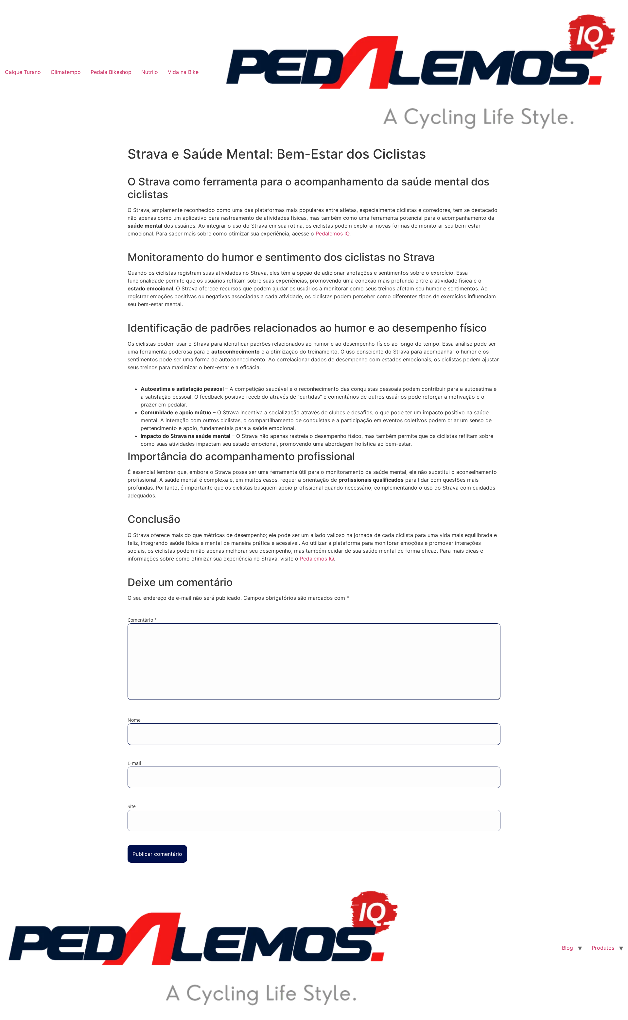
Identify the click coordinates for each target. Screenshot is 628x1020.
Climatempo (66, 72)
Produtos (603, 947)
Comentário (142, 620)
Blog (567, 947)
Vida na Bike (183, 72)
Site (132, 806)
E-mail (134, 763)
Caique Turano (23, 72)
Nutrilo (149, 72)
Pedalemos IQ (332, 233)
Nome (134, 720)
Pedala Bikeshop (111, 72)
